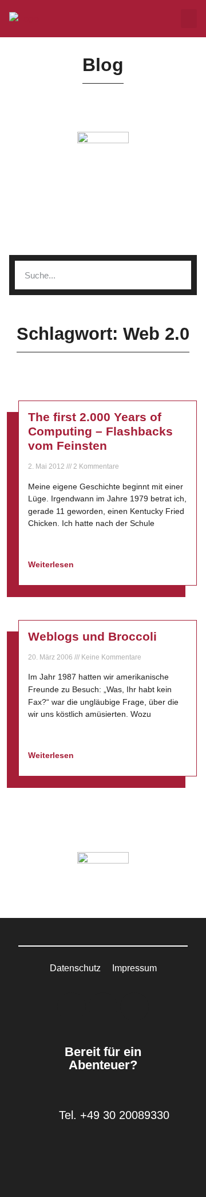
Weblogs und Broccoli (92, 636)
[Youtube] (134, 1006)
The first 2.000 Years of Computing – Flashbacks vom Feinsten (100, 431)
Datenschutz (75, 968)
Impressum (134, 968)
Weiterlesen (52, 564)
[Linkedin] (71, 1006)
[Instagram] (103, 1006)
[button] (189, 18)
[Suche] (177, 275)
